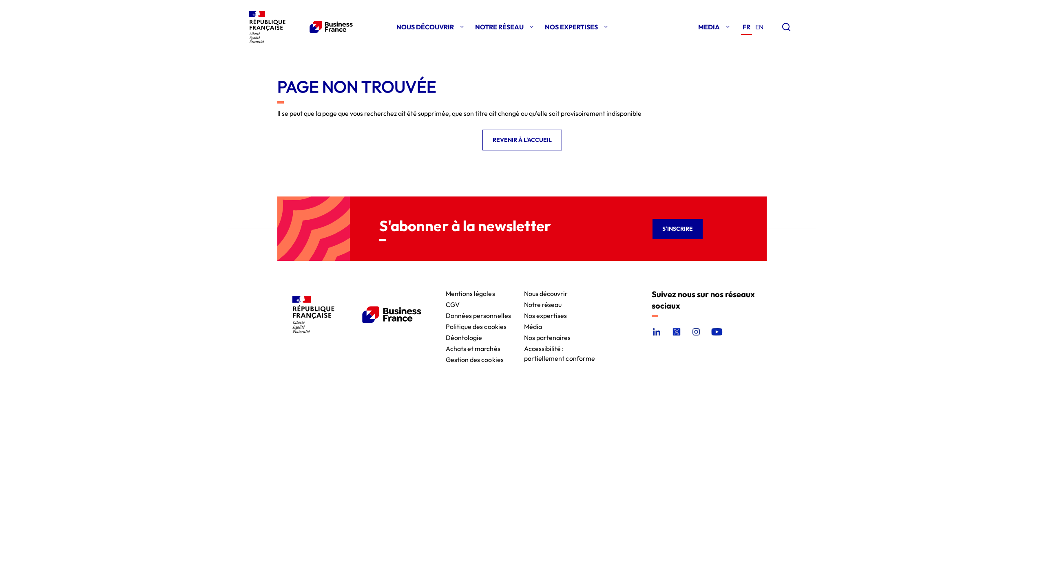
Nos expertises (545, 314)
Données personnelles (478, 314)
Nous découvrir (546, 292)
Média (533, 325)
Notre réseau (543, 303)
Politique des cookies (476, 325)
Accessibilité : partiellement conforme (559, 347)
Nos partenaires (547, 336)
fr (746, 27)
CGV (453, 303)
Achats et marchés (473, 347)
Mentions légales (470, 292)
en (759, 27)
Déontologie (464, 336)
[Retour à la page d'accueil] (299, 27)
